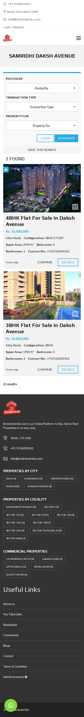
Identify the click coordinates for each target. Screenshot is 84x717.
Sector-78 (40, 514)
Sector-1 (51, 506)
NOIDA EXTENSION (40, 486)
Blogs (6, 645)
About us (9, 604)
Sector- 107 (15, 522)
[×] (10, 705)
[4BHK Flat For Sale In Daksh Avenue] (42, 188)
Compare (44, 262)
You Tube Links (12, 614)
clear (45, 138)
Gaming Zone (52, 558)
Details (68, 262)
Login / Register (14, 27)
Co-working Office (20, 558)
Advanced (66, 138)
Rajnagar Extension (21, 506)
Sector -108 (42, 522)
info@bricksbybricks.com (24, 19)
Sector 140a (16, 538)
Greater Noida (62, 478)
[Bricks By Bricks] (6, 38)
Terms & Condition (15, 666)
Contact (8, 656)
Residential (10, 624)
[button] (42, 88)
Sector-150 (15, 530)
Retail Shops (43, 566)
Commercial (10, 635)
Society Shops (16, 574)
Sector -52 (15, 514)
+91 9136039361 (19, 4)
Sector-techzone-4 (47, 530)
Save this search (42, 150)
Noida (13, 486)
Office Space (16, 566)
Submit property (14, 677)
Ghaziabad (33, 478)
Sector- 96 (66, 514)
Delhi (11, 478)
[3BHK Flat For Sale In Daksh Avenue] (42, 295)
